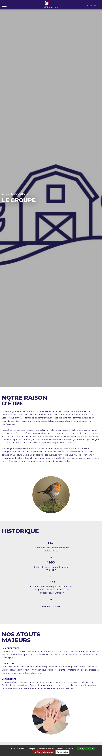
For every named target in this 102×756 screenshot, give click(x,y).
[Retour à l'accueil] (51, 4)
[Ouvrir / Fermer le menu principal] (4, 5)
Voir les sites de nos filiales (91, 6)
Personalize (62, 752)
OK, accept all (86, 748)
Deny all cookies (45, 752)
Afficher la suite (51, 606)
